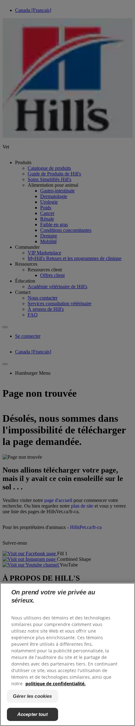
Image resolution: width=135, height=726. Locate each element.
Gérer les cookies (32, 696)
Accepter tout (32, 714)
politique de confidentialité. (55, 684)
